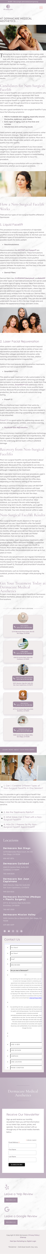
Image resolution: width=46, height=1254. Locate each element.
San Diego (24, 626)
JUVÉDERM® (19, 278)
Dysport (32, 250)
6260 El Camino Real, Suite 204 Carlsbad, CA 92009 (23, 658)
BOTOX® (21, 250)
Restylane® (29, 278)
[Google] (21, 931)
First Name (12, 1149)
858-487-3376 (8, 858)
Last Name (12, 1156)
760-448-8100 (9, 874)
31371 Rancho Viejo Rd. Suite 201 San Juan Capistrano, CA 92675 (23, 684)
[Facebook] (4, 931)
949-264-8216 (8, 892)
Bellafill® (41, 278)
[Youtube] (8, 931)
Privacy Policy (34, 1235)
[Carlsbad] (14, 652)
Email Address (14, 1142)
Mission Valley (24, 729)
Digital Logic (31, 1241)
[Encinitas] (15, 704)
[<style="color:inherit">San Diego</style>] (15, 627)
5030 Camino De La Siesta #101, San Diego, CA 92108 (23, 735)
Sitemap (23, 1237)
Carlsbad (24, 651)
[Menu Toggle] (41, 8)
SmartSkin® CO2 (21, 385)
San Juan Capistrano (24, 677)
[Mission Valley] (15, 730)
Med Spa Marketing (17, 1241)
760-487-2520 (8, 909)
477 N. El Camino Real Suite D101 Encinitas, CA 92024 (23, 710)
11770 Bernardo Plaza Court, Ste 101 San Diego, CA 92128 (23, 632)
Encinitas (24, 703)
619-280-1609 (8, 925)
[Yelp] (17, 931)
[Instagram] (13, 931)
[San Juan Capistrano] (14, 678)
